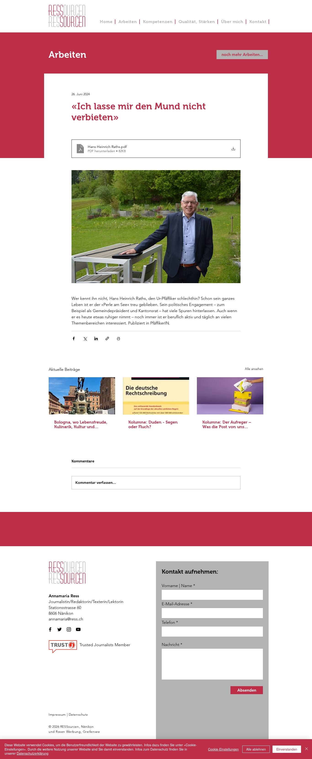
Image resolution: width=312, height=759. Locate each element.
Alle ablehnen (256, 749)
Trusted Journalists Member (104, 644)
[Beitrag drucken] (118, 338)
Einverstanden (286, 749)
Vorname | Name (177, 586)
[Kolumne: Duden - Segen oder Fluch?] (156, 396)
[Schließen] (306, 749)
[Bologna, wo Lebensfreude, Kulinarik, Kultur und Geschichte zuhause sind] (82, 395)
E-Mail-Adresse (175, 604)
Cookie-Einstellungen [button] (223, 749)
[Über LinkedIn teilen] (96, 338)
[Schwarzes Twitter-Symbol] (59, 629)
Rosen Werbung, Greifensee (78, 732)
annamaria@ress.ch (66, 619)
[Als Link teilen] (107, 338)
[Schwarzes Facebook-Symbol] (50, 629)
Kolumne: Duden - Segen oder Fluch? (153, 424)
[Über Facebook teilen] (73, 338)
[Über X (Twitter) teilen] (85, 338)
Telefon (168, 622)
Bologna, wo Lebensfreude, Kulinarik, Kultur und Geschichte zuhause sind (80, 424)
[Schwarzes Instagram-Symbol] (69, 629)
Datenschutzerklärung (32, 753)
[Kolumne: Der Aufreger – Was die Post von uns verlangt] (230, 395)
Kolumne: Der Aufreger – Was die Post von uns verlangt (226, 424)
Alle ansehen (254, 369)
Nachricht (170, 645)
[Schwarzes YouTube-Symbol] (78, 629)
